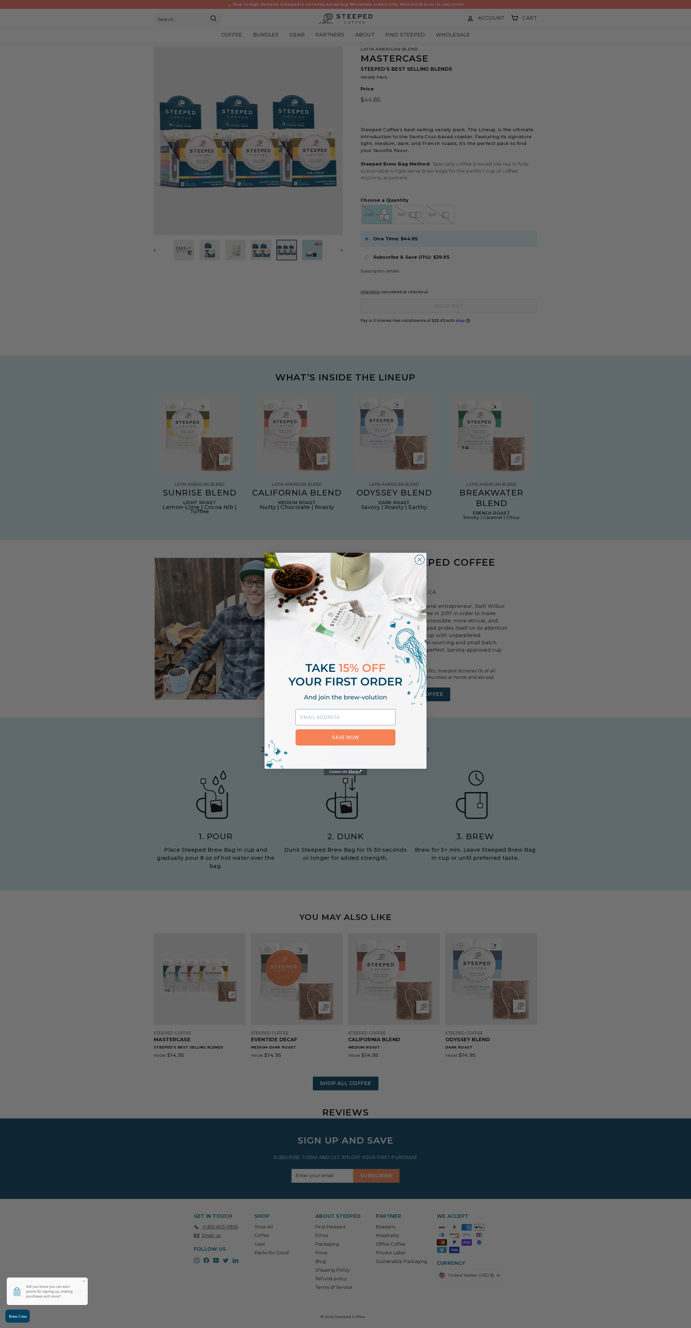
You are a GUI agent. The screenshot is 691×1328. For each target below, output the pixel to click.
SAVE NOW (345, 737)
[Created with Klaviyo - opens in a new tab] (345, 772)
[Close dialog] (419, 559)
